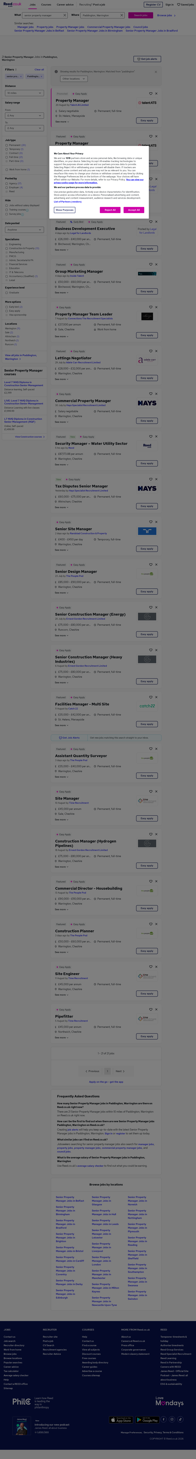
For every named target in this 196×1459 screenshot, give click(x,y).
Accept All (134, 210)
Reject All (110, 210)
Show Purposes (65, 210)
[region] (99, 182)
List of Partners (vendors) (68, 201)
